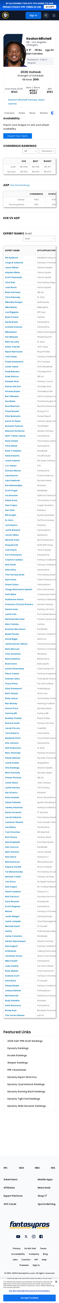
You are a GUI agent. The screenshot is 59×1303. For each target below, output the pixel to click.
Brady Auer (11, 1010)
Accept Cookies (29, 1297)
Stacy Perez (11, 683)
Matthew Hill (11, 995)
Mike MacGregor (13, 302)
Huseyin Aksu (12, 381)
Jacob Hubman (13, 817)
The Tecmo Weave (14, 1015)
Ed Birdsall (10, 951)
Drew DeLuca (12, 376)
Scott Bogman (12, 906)
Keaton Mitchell (38, 39)
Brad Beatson (12, 406)
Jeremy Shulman (14, 807)
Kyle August (11, 946)
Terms (43, 1248)
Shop (41, 1196)
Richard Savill (12, 723)
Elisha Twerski (12, 346)
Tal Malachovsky (14, 871)
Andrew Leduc (12, 678)
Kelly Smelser (12, 797)
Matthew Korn (12, 862)
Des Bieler (10, 401)
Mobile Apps (45, 1179)
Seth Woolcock (13, 1005)
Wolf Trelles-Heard (15, 435)
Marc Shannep (12, 752)
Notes (22, 113)
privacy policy (11, 6)
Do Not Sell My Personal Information (29, 1290)
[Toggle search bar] (46, 15)
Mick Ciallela (12, 624)
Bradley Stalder (13, 718)
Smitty (8, 931)
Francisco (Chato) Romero (19, 604)
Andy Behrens (12, 371)
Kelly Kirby (10, 569)
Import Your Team (17, 136)
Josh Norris (11, 287)
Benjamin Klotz (13, 738)
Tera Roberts (12, 733)
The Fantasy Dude (14, 574)
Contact (25, 1259)
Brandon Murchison (15, 629)
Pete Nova (10, 980)
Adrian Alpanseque (15, 941)
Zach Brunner (12, 901)
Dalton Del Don (13, 386)
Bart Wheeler (12, 396)
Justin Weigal (12, 916)
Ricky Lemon (11, 698)
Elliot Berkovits (12, 416)
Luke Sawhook (12, 480)
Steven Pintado (13, 777)
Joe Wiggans (12, 312)
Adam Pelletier (13, 802)
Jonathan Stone (13, 956)
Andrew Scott (12, 975)
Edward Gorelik (13, 866)
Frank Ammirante (14, 361)
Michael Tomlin (13, 876)
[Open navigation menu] (54, 15)
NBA (37, 1167)
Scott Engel (11, 490)
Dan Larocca (12, 847)
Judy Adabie (11, 966)
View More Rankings (20, 185)
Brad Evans (11, 663)
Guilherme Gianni (14, 599)
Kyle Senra (10, 856)
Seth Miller (10, 594)
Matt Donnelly (12, 772)
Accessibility (18, 1254)
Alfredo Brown (12, 391)
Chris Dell (10, 282)
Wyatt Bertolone (13, 351)
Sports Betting (46, 1204)
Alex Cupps (11, 505)
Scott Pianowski (13, 277)
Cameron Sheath (14, 822)
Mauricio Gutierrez (15, 431)
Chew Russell (12, 411)
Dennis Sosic (11, 609)
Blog (45, 1254)
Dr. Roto (9, 520)
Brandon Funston (14, 426)
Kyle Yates (10, 579)
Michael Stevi (12, 539)
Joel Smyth (11, 549)
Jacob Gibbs (12, 535)
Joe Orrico (10, 881)
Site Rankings (12, 767)
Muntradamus (12, 658)
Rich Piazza (11, 837)
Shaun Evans (12, 584)
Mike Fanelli (11, 960)
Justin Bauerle (12, 530)
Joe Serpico (11, 525)
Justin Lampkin (13, 921)
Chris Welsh (11, 445)
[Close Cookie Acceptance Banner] (56, 1281)
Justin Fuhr (11, 614)
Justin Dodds (12, 762)
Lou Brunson (11, 495)
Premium (24, 1265)
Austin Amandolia (14, 668)
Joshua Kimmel (13, 990)
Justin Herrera (12, 787)
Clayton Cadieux (14, 559)
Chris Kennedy (12, 297)
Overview (9, 113)
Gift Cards (10, 1204)
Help (44, 1259)
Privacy (16, 1248)
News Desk (44, 1187)
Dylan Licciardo (13, 812)
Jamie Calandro (13, 936)
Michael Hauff (12, 926)
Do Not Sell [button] (30, 1248)
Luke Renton (11, 475)
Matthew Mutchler (15, 619)
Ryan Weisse (11, 970)
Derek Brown (11, 322)
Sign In (36, 1265)
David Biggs (11, 639)
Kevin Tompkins (13, 450)
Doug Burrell (11, 545)
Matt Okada (11, 693)
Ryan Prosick (11, 317)
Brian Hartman (12, 292)
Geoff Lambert (13, 891)
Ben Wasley (11, 703)
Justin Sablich (12, 460)
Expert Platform (13, 1196)
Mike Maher (11, 307)
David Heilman (12, 758)
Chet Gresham (13, 653)
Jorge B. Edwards (14, 262)
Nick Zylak (10, 564)
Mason (8, 911)
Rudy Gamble (12, 1000)
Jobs (15, 1259)
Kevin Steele (11, 441)
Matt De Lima (12, 341)
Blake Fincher (12, 634)
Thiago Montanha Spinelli (18, 589)
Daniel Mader (12, 985)
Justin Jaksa (11, 366)
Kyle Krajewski (12, 842)
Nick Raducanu (13, 747)
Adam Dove (11, 500)
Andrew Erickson (13, 327)
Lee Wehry (10, 827)
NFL (6, 1167)
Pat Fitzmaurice (13, 554)
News (32, 113)
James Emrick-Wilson (16, 643)
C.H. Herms (10, 465)
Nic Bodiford (11, 257)
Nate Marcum (12, 649)
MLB (21, 1167)
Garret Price (11, 708)
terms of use (33, 6)
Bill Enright (10, 515)
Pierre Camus (12, 673)
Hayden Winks (12, 272)
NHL (53, 1167)
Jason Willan (12, 267)
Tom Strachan (12, 832)
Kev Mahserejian (13, 485)
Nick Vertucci (12, 896)
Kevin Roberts (12, 455)
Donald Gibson (13, 470)
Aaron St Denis (12, 421)
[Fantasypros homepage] (5, 17)
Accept (50, 6)
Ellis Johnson (12, 743)
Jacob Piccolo (12, 728)
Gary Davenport (13, 688)
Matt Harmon (12, 852)
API (36, 1259)
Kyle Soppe (11, 886)
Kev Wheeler (11, 337)
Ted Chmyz (11, 356)
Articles (44, 113)
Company (34, 1254)
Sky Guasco (11, 792)
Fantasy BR (11, 713)
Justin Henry (11, 782)
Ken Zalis (10, 510)
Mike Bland (11, 332)
